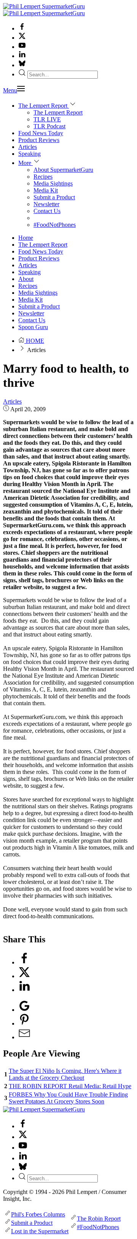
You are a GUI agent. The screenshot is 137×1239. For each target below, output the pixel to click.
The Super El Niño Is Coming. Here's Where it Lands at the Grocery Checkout (65, 1074)
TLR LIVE (47, 119)
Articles (27, 147)
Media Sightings (53, 183)
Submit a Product (54, 197)
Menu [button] (10, 90)
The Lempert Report (58, 112)
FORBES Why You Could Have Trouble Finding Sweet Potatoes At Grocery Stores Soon (68, 1098)
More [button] (25, 163)
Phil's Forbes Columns (38, 1214)
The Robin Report (99, 1218)
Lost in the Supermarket (39, 1231)
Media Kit (45, 190)
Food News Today (40, 133)
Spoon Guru (33, 327)
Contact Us (47, 211)
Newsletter (46, 204)
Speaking (29, 153)
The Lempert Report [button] (43, 105)
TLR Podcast (49, 126)
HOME (34, 341)
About (25, 279)
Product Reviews (38, 140)
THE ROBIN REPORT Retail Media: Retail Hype (70, 1086)
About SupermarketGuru (63, 169)
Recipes (43, 176)
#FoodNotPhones (54, 224)
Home (25, 237)
